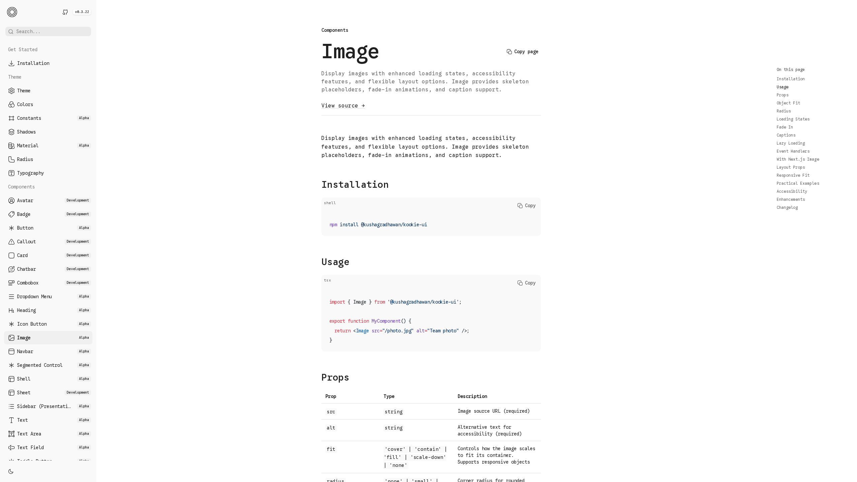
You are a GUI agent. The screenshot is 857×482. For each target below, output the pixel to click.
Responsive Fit (793, 175)
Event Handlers (793, 151)
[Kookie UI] (12, 12)
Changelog (787, 207)
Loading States (793, 119)
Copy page (526, 52)
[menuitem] (48, 63)
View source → (343, 105)
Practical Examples (798, 183)
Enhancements (791, 199)
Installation (791, 78)
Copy (530, 206)
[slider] (96, 241)
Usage (782, 86)
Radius (784, 110)
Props (782, 94)
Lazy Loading (791, 143)
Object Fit (788, 102)
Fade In (785, 127)
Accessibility (792, 191)
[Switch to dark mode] (10, 471)
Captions (786, 135)
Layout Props (791, 167)
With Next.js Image (798, 159)
